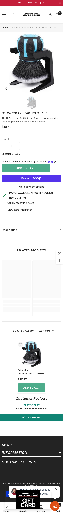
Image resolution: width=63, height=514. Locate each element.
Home (5, 27)
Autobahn (23, 370)
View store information (20, 209)
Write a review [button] (31, 417)
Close (60, 3)
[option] (31, 63)
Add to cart (25, 168)
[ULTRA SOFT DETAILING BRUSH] (31, 354)
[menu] (4, 14)
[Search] (13, 15)
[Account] (50, 14)
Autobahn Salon (12, 483)
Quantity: (7, 139)
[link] (16, 305)
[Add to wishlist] (20, 344)
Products (16, 27)
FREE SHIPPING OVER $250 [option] (31, 2)
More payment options (31, 186)
